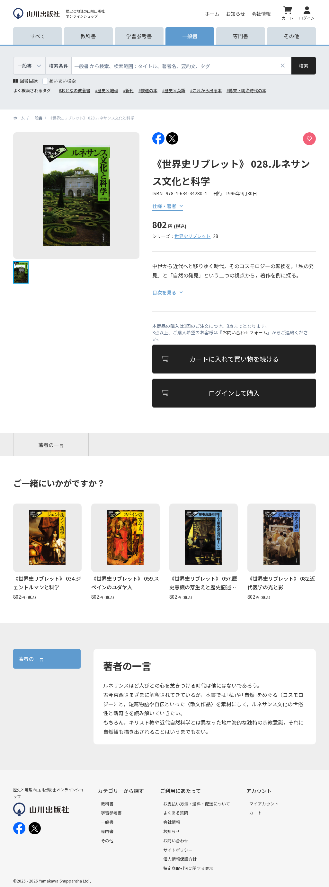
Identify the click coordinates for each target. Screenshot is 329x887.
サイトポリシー (177, 850)
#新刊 (128, 90)
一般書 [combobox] (24, 65)
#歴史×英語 (173, 90)
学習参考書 (111, 813)
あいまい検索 (62, 80)
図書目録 (29, 80)
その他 (107, 841)
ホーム (212, 13)
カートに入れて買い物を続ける (234, 359)
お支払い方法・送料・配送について (196, 804)
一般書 (107, 822)
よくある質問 (175, 813)
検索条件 (58, 65)
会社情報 (261, 13)
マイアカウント (264, 804)
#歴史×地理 (106, 90)
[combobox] (181, 66)
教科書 (107, 804)
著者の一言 (51, 445)
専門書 (107, 831)
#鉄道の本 (147, 90)
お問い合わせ (175, 841)
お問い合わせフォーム (244, 332)
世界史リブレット (192, 236)
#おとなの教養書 (74, 90)
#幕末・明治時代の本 (246, 90)
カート (255, 813)
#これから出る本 (206, 90)
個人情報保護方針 (180, 859)
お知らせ (235, 13)
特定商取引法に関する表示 (188, 868)
